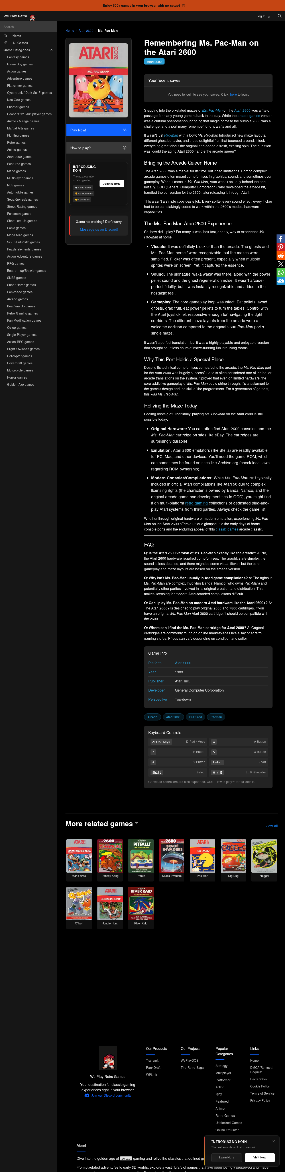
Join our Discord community (111, 1095)
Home (69, 30)
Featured (195, 717)
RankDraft (153, 1067)
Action (220, 1087)
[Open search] (279, 16)
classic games (227, 529)
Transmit (152, 1060)
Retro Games (225, 1115)
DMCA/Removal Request (261, 1069)
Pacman (216, 717)
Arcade (152, 717)
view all (272, 826)
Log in (260, 16)
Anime (220, 1108)
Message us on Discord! (99, 229)
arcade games (249, 115)
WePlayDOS (189, 1060)
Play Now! (79, 130)
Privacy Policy (260, 1100)
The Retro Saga (192, 1067)
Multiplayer (223, 1073)
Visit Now (260, 1157)
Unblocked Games (229, 1122)
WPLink (151, 1074)
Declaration (258, 1079)
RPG (219, 1094)
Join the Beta (111, 184)
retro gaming (196, 503)
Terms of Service (262, 1093)
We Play (15, 15)
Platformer (223, 1080)
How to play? (81, 147)
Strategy (222, 1065)
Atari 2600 (86, 30)
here (233, 94)
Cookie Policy (260, 1086)
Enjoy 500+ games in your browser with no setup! (141, 5)
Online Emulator (227, 1130)
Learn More (226, 1157)
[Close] (274, 1141)
